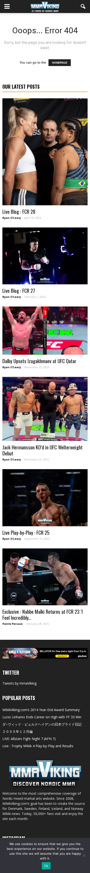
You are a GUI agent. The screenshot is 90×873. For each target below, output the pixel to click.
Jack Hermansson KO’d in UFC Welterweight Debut (42, 450)
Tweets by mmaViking (19, 683)
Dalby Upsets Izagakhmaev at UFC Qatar (39, 361)
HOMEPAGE (59, 62)
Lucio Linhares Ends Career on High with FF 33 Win (41, 717)
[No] (84, 855)
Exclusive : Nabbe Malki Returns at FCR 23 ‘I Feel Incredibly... (42, 614)
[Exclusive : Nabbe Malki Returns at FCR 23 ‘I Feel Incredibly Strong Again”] (45, 577)
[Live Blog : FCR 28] (45, 151)
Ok (46, 866)
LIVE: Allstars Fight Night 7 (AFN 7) (29, 738)
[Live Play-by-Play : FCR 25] (45, 497)
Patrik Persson (12, 624)
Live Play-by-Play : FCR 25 (25, 532)
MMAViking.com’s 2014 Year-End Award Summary (41, 709)
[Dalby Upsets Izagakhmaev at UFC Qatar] (45, 330)
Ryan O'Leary (11, 218)
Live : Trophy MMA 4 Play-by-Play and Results (37, 746)
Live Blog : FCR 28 (19, 211)
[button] (83, 6)
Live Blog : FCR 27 (18, 290)
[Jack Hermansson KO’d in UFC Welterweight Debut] (45, 409)
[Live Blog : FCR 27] (45, 256)
